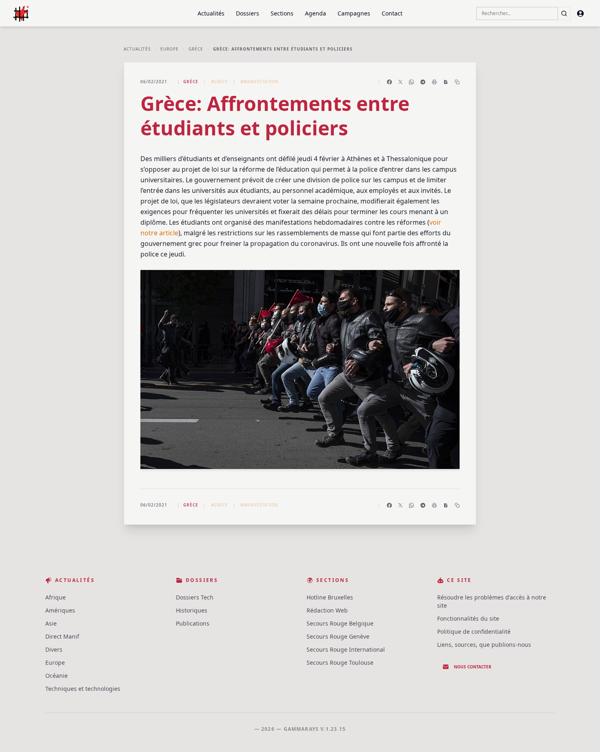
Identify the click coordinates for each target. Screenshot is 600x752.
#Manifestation (259, 81)
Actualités (211, 13)
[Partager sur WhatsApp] (411, 82)
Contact (392, 13)
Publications (192, 623)
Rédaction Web (327, 610)
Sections (282, 13)
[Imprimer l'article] (434, 82)
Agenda (315, 13)
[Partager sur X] (400, 82)
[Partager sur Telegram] (422, 82)
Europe (169, 49)
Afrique (55, 597)
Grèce (196, 49)
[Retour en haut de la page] (582, 734)
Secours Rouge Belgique (340, 623)
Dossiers (247, 13)
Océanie (56, 675)
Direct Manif (62, 636)
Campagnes (354, 13)
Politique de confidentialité (474, 631)
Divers (53, 649)
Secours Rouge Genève (338, 636)
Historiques (191, 610)
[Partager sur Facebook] (389, 82)
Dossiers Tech (194, 597)
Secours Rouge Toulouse (340, 662)
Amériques (60, 610)
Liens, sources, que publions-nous (484, 644)
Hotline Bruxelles (330, 597)
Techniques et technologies (82, 688)
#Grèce (219, 81)
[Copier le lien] (457, 82)
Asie (51, 623)
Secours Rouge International (346, 649)
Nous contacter (472, 667)
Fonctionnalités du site (468, 618)
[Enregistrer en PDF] (445, 82)
